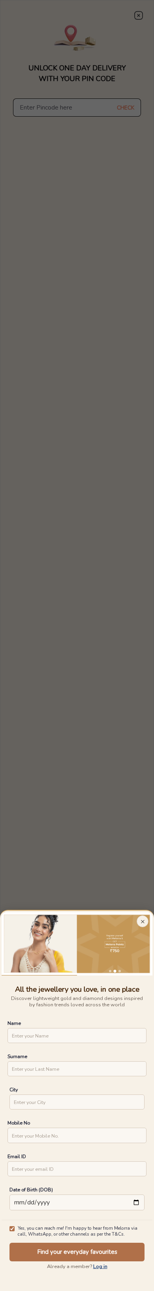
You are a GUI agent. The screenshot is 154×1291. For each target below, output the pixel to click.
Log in (100, 1266)
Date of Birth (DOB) (31, 1189)
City (13, 1089)
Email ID (17, 1156)
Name (14, 1023)
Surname (17, 1056)
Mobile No (19, 1122)
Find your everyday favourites (77, 1252)
